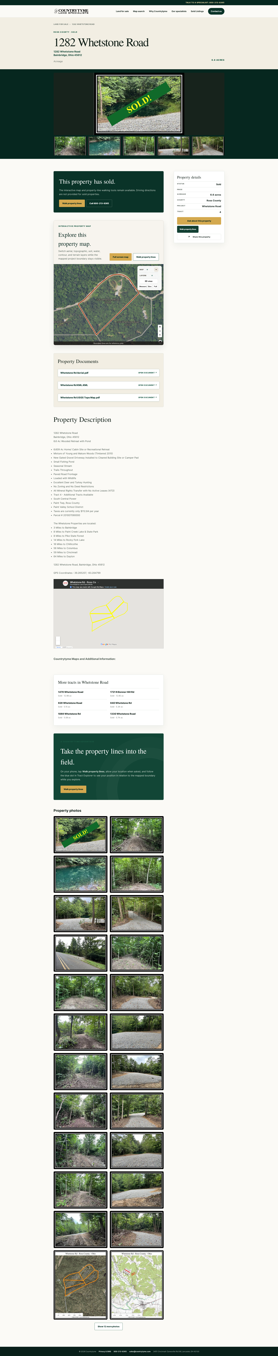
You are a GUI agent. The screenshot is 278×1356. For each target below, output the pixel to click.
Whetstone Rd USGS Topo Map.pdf (80, 397)
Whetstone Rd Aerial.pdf (74, 372)
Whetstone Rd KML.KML (74, 385)
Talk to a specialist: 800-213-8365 (205, 2)
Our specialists (179, 11)
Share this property (201, 237)
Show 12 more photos (108, 1326)
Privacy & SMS (105, 1351)
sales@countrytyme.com (140, 1351)
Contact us (216, 11)
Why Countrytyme (158, 11)
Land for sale (122, 11)
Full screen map (120, 257)
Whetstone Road (211, 206)
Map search (139, 11)
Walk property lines (72, 203)
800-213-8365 (120, 1351)
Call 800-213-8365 (99, 203)
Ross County (214, 200)
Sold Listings (197, 11)
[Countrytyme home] (71, 11)
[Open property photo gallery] (139, 104)
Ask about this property (199, 221)
